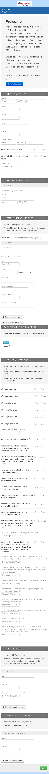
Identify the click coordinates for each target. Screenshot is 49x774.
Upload (6, 342)
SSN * (4, 106)
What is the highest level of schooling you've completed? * (20, 533)
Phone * (4, 131)
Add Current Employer (13, 317)
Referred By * (6, 163)
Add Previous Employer (13, 322)
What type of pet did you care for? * (13, 693)
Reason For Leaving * (9, 303)
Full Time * (6, 256)
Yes (44, 149)
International (18, 191)
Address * (5, 194)
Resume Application (15, 84)
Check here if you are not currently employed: (20, 238)
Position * (5, 278)
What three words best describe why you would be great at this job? (24, 610)
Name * (4, 98)
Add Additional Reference (14, 707)
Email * (4, 123)
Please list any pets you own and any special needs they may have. (24, 580)
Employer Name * (7, 247)
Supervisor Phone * (8, 294)
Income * (4, 269)
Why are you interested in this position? (14, 618)
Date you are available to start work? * (14, 429)
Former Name (6, 140)
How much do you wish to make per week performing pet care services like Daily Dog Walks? (22, 590)
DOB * (4, 115)
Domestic (6, 191)
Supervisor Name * (8, 286)
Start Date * (6, 261)
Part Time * (17, 256)
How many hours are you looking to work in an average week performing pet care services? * (22, 601)
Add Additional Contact (13, 761)
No (38, 149)
